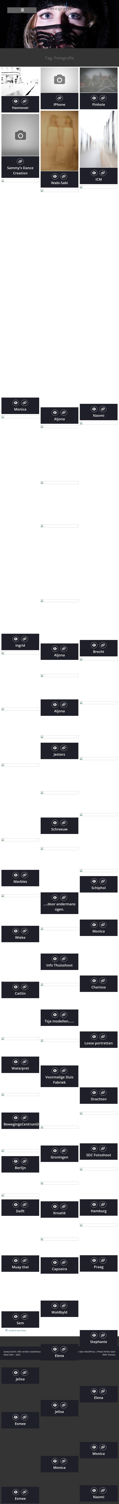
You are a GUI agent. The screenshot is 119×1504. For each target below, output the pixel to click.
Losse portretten (98, 1043)
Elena (59, 1355)
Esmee (20, 1423)
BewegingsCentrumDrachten (28, 1124)
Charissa (98, 987)
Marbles (20, 881)
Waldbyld (59, 1312)
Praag (98, 1266)
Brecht (98, 651)
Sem (20, 1322)
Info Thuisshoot (59, 965)
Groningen (59, 1157)
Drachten (99, 1099)
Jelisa (20, 1379)
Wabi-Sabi (59, 182)
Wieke (20, 937)
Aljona (59, 418)
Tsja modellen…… (59, 1021)
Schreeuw (59, 829)
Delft (20, 1211)
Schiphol (98, 887)
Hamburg (99, 1210)
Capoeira (59, 1268)
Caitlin (20, 993)
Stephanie (98, 1341)
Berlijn (20, 1167)
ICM (98, 179)
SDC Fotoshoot (98, 1154)
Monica (20, 409)
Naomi (98, 415)
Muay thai (20, 1267)
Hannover (20, 107)
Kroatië (59, 1212)
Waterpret (20, 1068)
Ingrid (20, 645)
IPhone (59, 104)
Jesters (59, 754)
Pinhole (98, 104)
